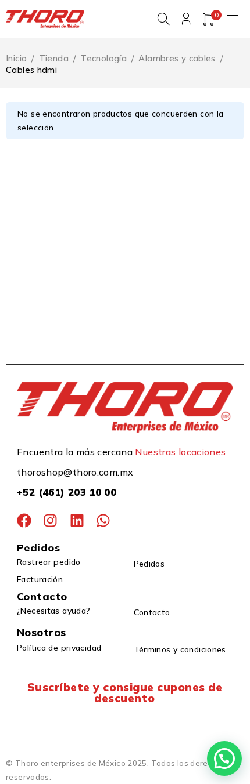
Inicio (16, 58)
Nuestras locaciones (180, 452)
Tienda (54, 58)
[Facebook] (24, 520)
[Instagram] (50, 520)
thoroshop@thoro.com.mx (75, 472)
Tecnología (103, 58)
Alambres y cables (176, 58)
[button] (224, 758)
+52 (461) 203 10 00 (66, 492)
